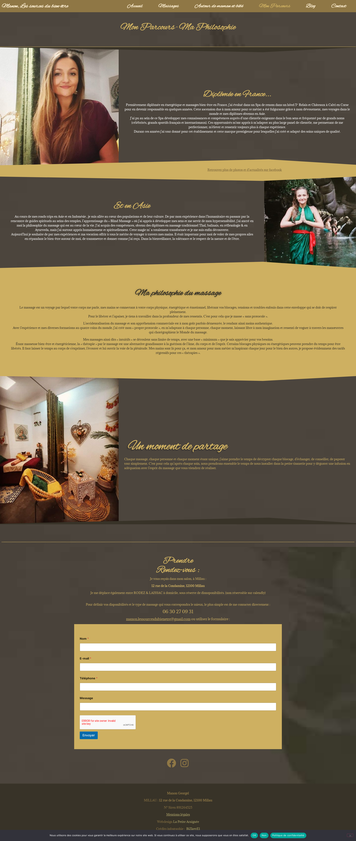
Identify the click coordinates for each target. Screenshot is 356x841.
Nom (84, 638)
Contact (338, 6)
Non (264, 835)
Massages (168, 6)
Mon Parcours (274, 6)
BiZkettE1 (193, 829)
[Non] (350, 835)
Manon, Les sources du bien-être (35, 6)
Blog (310, 6)
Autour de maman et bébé (219, 6)
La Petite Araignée (185, 822)
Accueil (134, 6)
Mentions (178, 814)
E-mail (85, 658)
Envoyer (89, 735)
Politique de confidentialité (288, 835)
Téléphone (89, 678)
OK (254, 835)
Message (86, 698)
